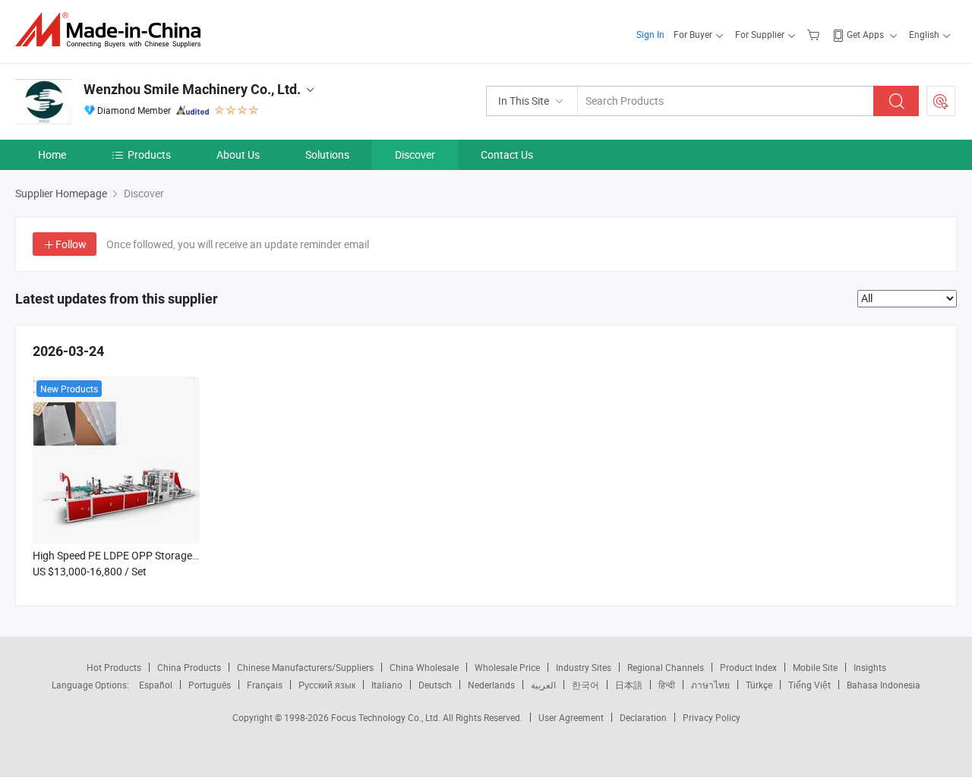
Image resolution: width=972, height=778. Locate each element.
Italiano (386, 685)
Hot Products (114, 667)
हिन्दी (666, 685)
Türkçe (759, 685)
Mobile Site (815, 667)
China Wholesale (424, 667)
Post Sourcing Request (940, 101)
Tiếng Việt (809, 685)
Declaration (643, 717)
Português (209, 685)
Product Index (748, 667)
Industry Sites (583, 667)
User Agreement (571, 717)
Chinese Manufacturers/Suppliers (305, 667)
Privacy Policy (711, 717)
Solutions (327, 154)
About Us (238, 154)
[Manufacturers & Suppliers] (112, 30)
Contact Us (507, 154)
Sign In (650, 34)
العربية (543, 685)
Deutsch (435, 685)
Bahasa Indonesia (883, 685)
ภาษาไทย (710, 685)
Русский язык (326, 685)
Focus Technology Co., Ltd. (387, 717)
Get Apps (865, 34)
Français (264, 685)
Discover (415, 154)
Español (155, 685)
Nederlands (491, 685)
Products (149, 154)
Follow (71, 244)
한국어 (585, 685)
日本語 (628, 685)
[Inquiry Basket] (815, 34)
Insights (870, 667)
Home (52, 154)
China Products (189, 667)
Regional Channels (665, 667)
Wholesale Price (507, 667)
